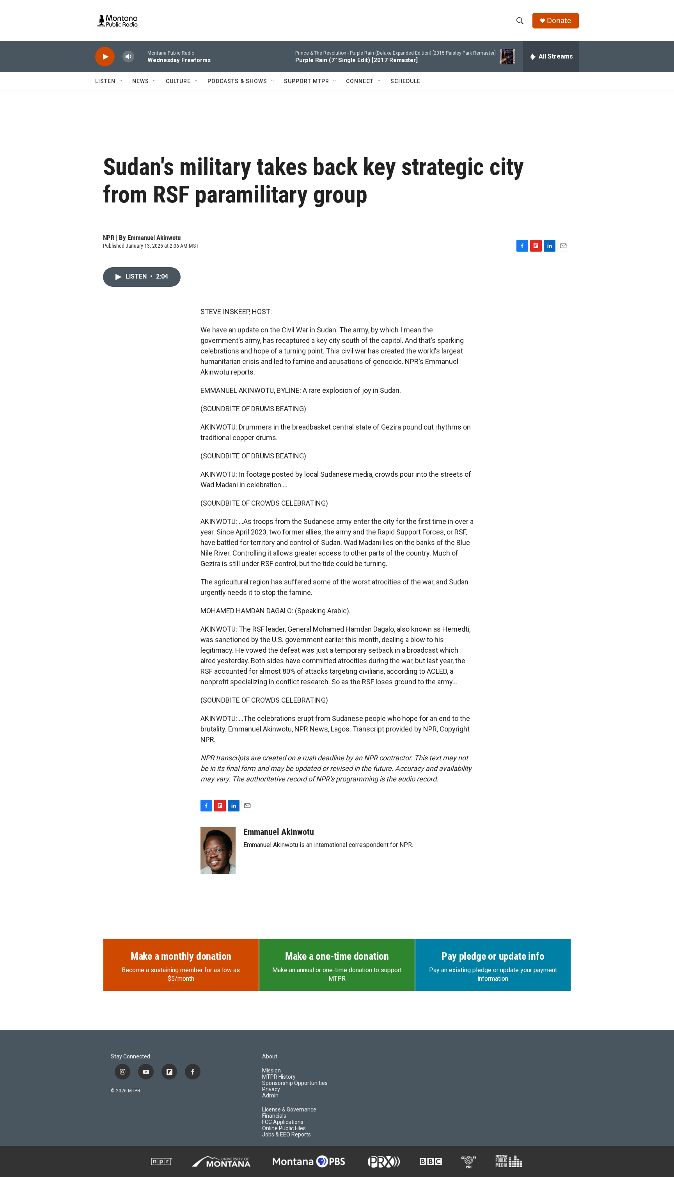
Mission (271, 1071)
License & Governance (289, 1110)
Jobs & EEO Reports (286, 1135)
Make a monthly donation (181, 956)
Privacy (271, 1089)
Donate (559, 20)
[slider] (141, 56)
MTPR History (279, 1077)
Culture (178, 81)
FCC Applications (282, 1122)
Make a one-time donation (337, 956)
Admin (270, 1096)
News (140, 81)
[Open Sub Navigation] (121, 81)
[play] (105, 56)
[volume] (128, 57)
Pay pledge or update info (493, 956)
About (269, 1057)
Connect (360, 81)
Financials (274, 1116)
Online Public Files (284, 1128)
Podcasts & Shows (237, 81)
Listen (105, 81)
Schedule (405, 81)
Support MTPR (306, 81)
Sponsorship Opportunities (295, 1083)
